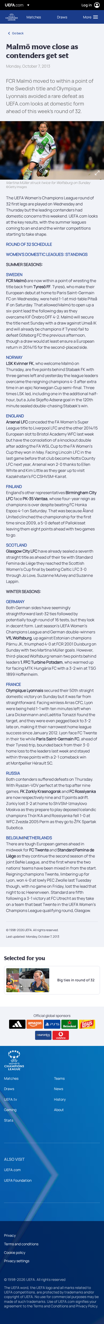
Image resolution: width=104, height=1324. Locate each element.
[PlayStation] (52, 1024)
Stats (8, 1120)
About (59, 1109)
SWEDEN (14, 274)
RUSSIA (13, 773)
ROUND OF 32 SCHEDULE (29, 244)
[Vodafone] (61, 1035)
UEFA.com (12, 1169)
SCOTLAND (16, 545)
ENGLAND (15, 416)
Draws (9, 1088)
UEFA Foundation (18, 1180)
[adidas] (17, 1024)
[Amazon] (35, 1024)
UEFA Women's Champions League (11, 17)
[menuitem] (37, 17)
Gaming (10, 1109)
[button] (89, 17)
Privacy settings (16, 1260)
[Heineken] (69, 1024)
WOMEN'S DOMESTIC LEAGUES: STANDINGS (47, 254)
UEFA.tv (10, 1099)
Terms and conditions (21, 1243)
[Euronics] (43, 1035)
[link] (33, 17)
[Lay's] (87, 1024)
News (58, 1088)
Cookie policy (14, 1252)
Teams (59, 1078)
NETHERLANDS (38, 838)
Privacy (10, 1235)
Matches (11, 1078)
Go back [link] (17, 33)
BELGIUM (14, 838)
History (60, 1099)
